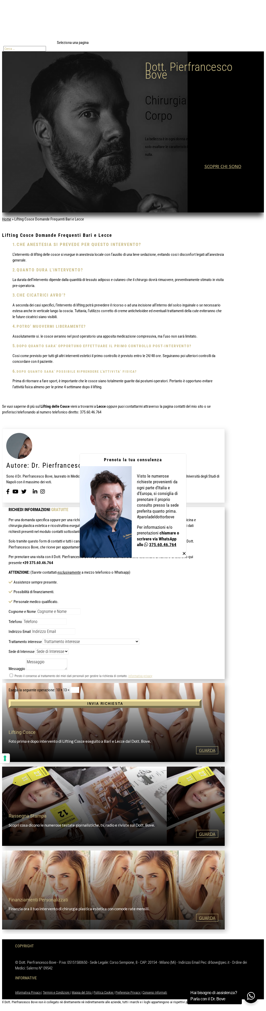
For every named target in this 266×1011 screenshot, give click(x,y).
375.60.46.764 (162, 544)
